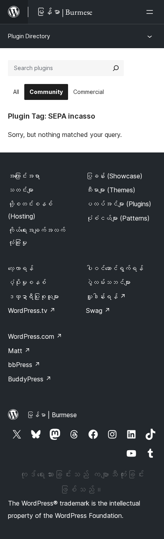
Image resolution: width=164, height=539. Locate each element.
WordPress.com (35, 336)
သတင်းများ (20, 190)
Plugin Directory (29, 36)
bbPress (24, 365)
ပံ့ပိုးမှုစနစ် (27, 282)
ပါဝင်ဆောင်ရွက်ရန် (114, 268)
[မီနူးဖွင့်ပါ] (151, 12)
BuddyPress (29, 379)
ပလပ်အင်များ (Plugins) (118, 204)
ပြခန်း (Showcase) (114, 176)
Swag (98, 310)
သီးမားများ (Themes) (110, 190)
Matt (19, 351)
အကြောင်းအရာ (24, 176)
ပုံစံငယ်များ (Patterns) (118, 218)
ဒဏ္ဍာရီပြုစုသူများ (33, 297)
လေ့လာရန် (20, 268)
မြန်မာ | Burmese (52, 415)
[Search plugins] (116, 68)
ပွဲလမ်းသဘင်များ (108, 282)
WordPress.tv (31, 310)
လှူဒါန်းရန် (106, 297)
